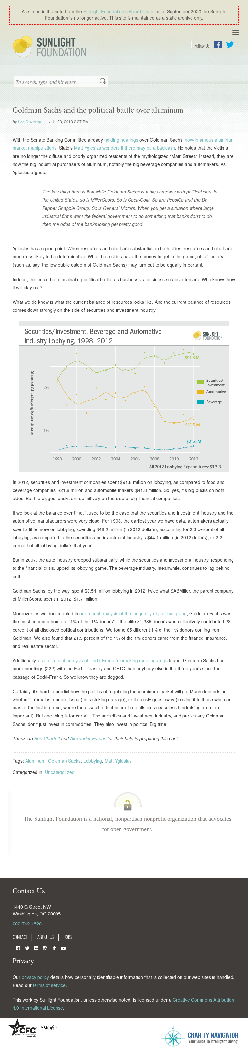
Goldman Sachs (64, 760)
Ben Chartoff (47, 738)
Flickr (36, 947)
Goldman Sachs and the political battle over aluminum (98, 109)
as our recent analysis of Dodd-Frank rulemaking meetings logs (103, 660)
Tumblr (54, 947)
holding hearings (121, 139)
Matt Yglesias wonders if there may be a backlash (124, 147)
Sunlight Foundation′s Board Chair (118, 11)
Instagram (45, 947)
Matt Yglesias (118, 760)
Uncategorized (60, 772)
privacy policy (35, 977)
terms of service (49, 985)
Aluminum (35, 760)
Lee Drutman (29, 121)
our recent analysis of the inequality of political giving (133, 613)
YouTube (63, 947)
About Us (45, 937)
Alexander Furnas (89, 738)
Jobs (68, 937)
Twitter (230, 44)
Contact (20, 937)
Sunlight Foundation (51, 47)
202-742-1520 (27, 923)
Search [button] (103, 82)
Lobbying (92, 760)
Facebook (218, 44)
